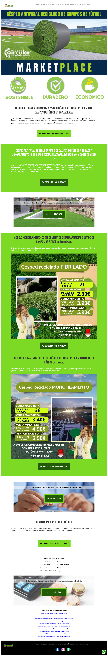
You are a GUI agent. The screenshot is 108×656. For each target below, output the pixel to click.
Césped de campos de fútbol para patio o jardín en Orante (54, 613)
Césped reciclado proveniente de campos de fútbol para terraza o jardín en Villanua (54, 618)
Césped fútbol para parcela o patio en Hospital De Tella (54, 633)
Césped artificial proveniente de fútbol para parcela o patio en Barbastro (54, 628)
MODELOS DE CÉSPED (48, 5)
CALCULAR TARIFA (54, 499)
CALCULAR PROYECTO (54, 214)
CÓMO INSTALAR (84, 5)
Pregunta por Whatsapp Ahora (55, 133)
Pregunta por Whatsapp (55, 182)
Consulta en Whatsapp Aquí (55, 467)
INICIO (38, 5)
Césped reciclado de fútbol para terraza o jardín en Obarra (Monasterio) (54, 636)
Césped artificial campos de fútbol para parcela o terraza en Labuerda (54, 616)
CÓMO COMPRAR (61, 5)
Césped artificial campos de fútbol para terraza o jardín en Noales (54, 631)
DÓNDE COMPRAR (72, 5)
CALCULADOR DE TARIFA (54, 592)
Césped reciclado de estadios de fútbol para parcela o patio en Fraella (54, 621)
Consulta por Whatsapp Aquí (55, 543)
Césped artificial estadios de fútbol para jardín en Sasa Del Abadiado (54, 623)
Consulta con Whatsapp (55, 346)
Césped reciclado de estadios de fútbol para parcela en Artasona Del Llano (54, 626)
